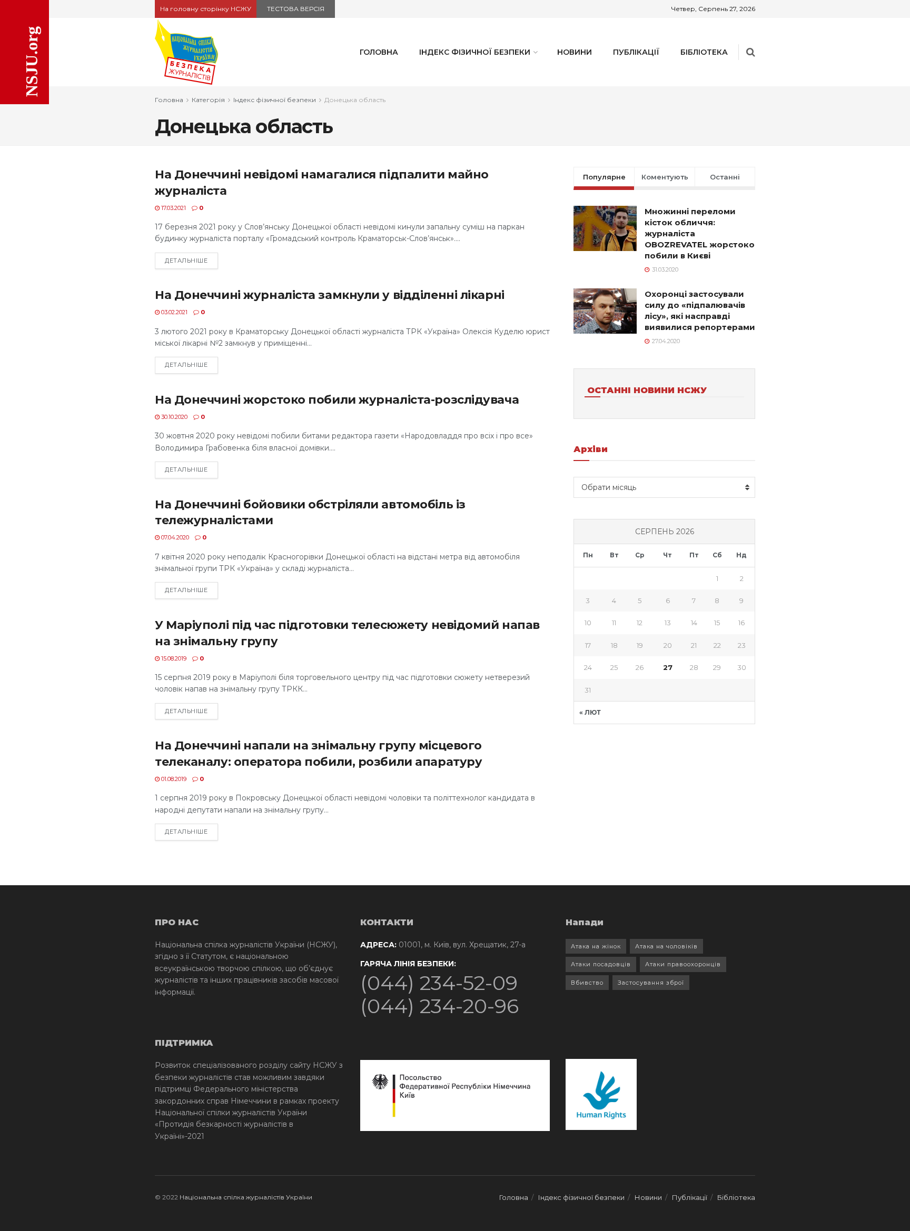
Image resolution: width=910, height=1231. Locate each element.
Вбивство (587, 982)
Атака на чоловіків (666, 946)
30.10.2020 (173, 417)
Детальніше (186, 260)
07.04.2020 (174, 537)
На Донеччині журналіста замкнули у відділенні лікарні (330, 295)
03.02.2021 (173, 312)
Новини (574, 52)
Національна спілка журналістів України (246, 1197)
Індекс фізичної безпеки (474, 52)
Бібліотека (704, 52)
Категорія (208, 100)
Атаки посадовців (601, 964)
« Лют (590, 712)
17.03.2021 (173, 208)
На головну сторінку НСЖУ (205, 9)
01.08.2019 (173, 779)
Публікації (636, 52)
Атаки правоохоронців (683, 964)
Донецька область (354, 100)
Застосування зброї (651, 982)
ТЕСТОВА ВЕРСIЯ (295, 9)
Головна (379, 52)
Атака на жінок (596, 946)
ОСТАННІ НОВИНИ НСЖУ (647, 390)
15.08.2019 (173, 658)
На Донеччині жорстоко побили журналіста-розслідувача (337, 400)
